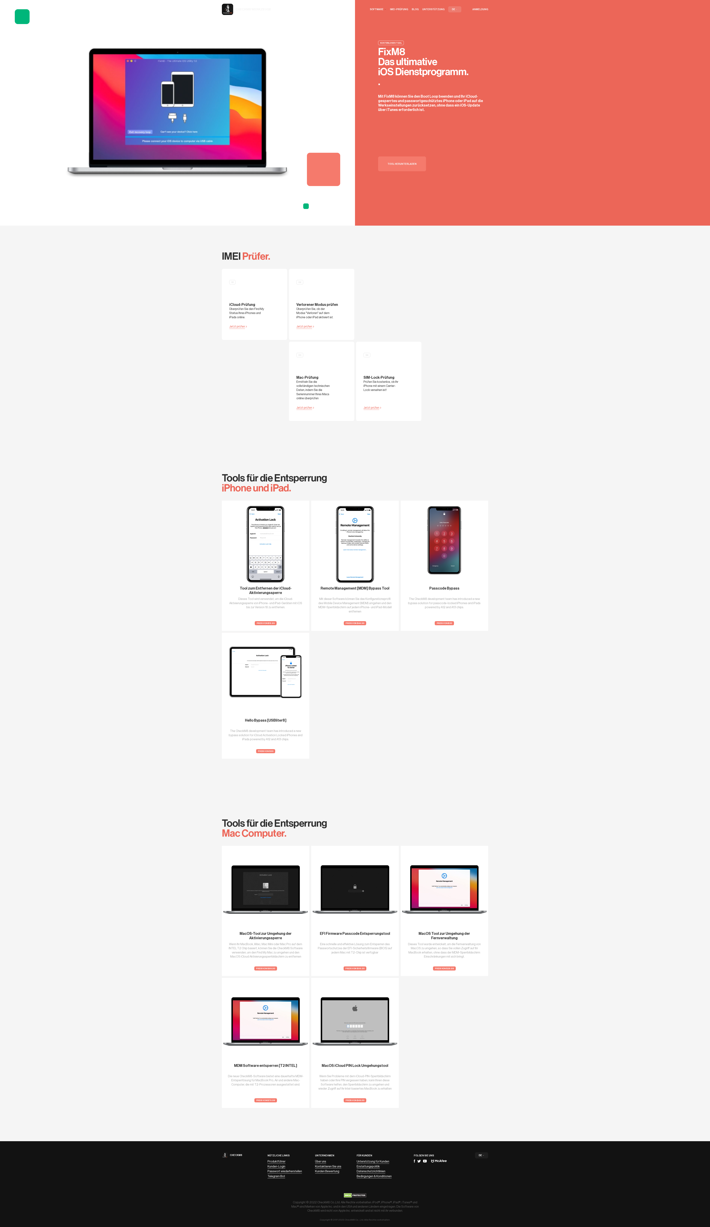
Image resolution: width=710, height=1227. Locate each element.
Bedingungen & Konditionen (374, 1176)
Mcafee (439, 1161)
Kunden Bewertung (327, 1171)
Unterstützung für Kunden (373, 1161)
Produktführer (276, 1161)
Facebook (414, 1161)
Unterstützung (433, 9)
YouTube (425, 1161)
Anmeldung (480, 9)
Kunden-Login (276, 1166)
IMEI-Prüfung (399, 9)
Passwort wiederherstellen (285, 1171)
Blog (415, 9)
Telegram (419, 1161)
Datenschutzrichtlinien (371, 1171)
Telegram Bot (276, 1176)
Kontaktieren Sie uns (328, 1166)
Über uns (320, 1161)
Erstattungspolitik (368, 1166)
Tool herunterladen (402, 164)
